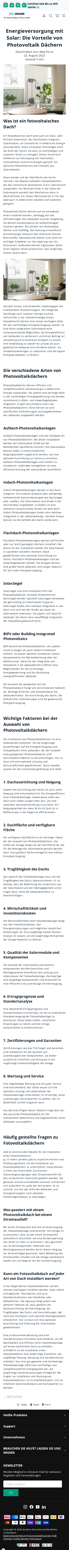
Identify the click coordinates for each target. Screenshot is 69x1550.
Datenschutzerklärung (15, 1535)
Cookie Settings (21, 1538)
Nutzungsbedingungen (39, 1535)
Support (9, 1426)
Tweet (24, 1404)
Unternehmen (14, 1437)
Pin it (48, 1404)
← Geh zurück (12, 1396)
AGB (54, 1535)
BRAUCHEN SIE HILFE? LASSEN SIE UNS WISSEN (32, 1450)
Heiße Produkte (15, 1415)
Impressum (36, 1538)
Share (36, 1404)
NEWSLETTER (12, 1465)
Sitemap (7, 1538)
